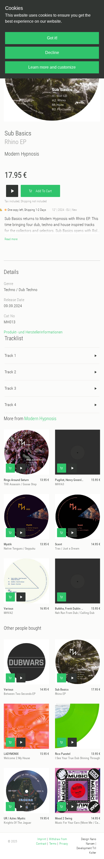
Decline (52, 52)
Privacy (63, 843)
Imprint (41, 839)
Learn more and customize (52, 67)
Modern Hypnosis (22, 154)
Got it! (52, 38)
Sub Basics (18, 133)
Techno (9, 289)
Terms (52, 843)
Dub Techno (28, 289)
